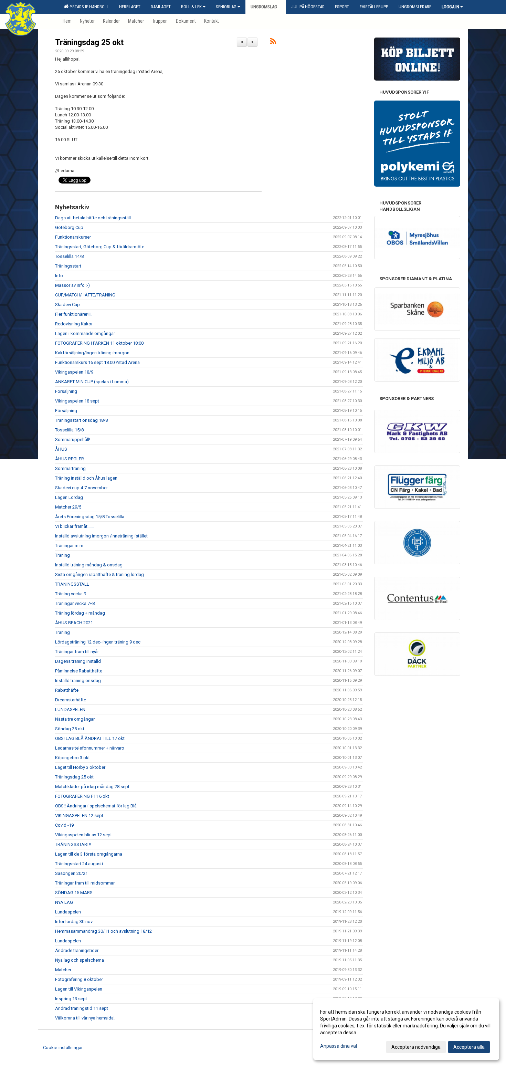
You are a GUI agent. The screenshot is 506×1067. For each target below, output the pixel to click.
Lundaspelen (68, 911)
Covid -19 (64, 825)
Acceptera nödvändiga (416, 1047)
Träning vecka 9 (70, 593)
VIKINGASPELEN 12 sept (79, 815)
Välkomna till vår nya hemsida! (85, 1018)
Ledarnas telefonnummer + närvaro (89, 748)
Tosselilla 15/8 (69, 429)
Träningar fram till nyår (77, 651)
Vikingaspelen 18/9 (74, 372)
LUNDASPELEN (70, 709)
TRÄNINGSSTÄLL (72, 584)
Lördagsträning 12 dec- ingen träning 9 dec (97, 642)
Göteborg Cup (69, 227)
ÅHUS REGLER (69, 458)
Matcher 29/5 (68, 507)
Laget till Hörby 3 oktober (80, 767)
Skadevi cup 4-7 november (81, 487)
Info (59, 275)
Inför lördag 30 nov (74, 921)
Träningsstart (68, 266)
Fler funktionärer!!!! (73, 314)
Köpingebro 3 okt (72, 757)
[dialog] (406, 1029)
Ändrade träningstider (76, 950)
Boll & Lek (191, 6)
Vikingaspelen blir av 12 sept (83, 834)
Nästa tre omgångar (75, 719)
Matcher (63, 969)
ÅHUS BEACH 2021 (74, 622)
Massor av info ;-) (72, 285)
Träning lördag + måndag (80, 613)
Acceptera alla (469, 1047)
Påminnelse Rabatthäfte (78, 670)
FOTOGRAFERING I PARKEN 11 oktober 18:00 (99, 343)
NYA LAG (64, 902)
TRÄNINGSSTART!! (73, 844)
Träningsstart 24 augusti (79, 863)
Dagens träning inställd (78, 661)
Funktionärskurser (73, 237)
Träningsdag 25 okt (89, 42)
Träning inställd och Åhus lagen (86, 478)
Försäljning (66, 391)
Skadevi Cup (67, 304)
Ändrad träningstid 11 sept (81, 1008)
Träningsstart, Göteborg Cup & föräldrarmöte (99, 246)
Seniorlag (226, 6)
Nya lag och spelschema (79, 960)
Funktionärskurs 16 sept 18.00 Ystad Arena (97, 362)
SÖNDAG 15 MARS (74, 892)
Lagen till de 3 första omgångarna (88, 854)
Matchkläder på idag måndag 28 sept (92, 786)
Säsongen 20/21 (71, 873)
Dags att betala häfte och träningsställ (93, 217)
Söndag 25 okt (69, 728)
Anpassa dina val (338, 1046)
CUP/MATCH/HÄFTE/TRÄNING (85, 294)
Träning (62, 555)
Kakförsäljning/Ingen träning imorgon (92, 352)
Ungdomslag (264, 6)
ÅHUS (61, 449)
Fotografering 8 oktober (79, 979)
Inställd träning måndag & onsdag (89, 564)
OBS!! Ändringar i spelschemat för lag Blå (96, 805)
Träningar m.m (69, 545)
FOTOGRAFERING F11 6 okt (82, 796)
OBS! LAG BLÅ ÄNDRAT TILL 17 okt (90, 738)
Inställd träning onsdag (78, 680)
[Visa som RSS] (273, 42)
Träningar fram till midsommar (85, 883)
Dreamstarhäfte (70, 699)
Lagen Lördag (69, 497)
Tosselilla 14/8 (69, 256)
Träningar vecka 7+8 (75, 603)
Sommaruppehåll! (72, 439)
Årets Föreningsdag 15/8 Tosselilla (89, 516)
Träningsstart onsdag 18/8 (81, 420)
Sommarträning (70, 468)
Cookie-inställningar (63, 1047)
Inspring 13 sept (71, 998)
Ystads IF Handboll (88, 6)
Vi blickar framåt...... (74, 526)
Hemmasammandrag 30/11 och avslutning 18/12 (103, 931)
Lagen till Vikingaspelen (78, 989)
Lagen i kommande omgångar (85, 333)
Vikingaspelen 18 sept (77, 401)
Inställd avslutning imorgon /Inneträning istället (101, 535)
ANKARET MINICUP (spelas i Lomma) (92, 381)
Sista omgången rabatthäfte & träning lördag (99, 574)
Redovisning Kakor (74, 323)
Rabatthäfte (66, 690)
